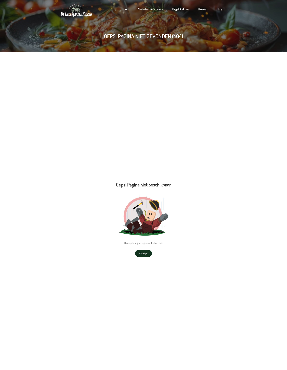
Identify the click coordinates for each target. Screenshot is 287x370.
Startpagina (143, 253)
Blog (219, 9)
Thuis (125, 9)
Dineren (202, 9)
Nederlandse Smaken (150, 9)
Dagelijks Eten (180, 9)
